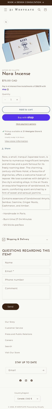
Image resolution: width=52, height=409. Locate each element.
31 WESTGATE (20, 407)
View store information (16, 141)
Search (8, 346)
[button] (6, 10)
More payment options (26, 124)
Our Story (10, 322)
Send (11, 306)
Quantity (6, 94)
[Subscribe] (43, 370)
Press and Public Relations (18, 334)
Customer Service (14, 328)
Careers (9, 340)
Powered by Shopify (35, 407)
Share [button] (7, 148)
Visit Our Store (12, 352)
